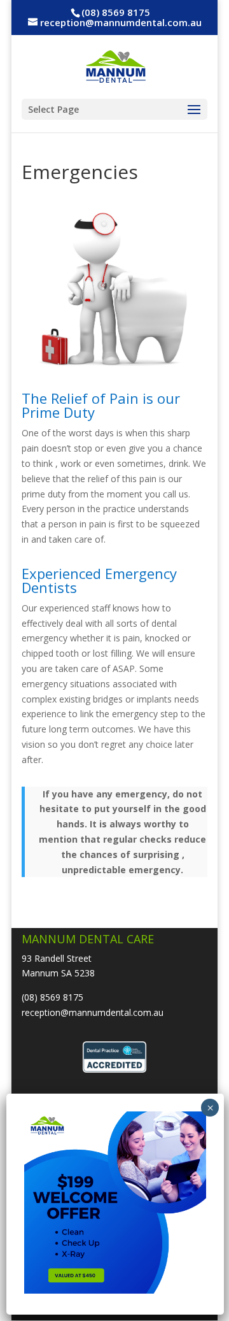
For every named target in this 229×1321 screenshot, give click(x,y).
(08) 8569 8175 (52, 997)
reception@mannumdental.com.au (92, 1012)
